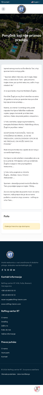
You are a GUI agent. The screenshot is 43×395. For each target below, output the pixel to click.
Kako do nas (6, 330)
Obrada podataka (8, 374)
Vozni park (5, 352)
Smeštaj (4, 321)
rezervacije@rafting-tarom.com (14, 299)
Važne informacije (8, 334)
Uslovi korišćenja (23, 374)
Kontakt (6, 2)
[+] (30, 265)
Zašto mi (4, 326)
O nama (4, 317)
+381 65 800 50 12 (8, 295)
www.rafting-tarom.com (11, 304)
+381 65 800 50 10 (8, 290)
